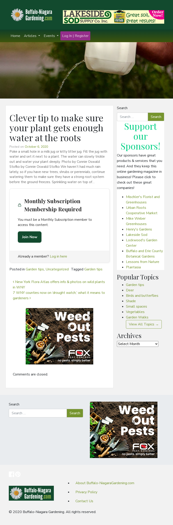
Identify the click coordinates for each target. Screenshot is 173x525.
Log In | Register (75, 35)
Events (50, 35)
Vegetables (135, 311)
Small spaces (136, 306)
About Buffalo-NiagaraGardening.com (104, 483)
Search (122, 108)
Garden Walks (137, 317)
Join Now (29, 237)
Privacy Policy (86, 492)
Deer (130, 290)
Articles (30, 35)
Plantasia (133, 267)
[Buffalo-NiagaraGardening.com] (32, 14)
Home (15, 35)
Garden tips (35, 269)
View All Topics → (144, 324)
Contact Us (84, 501)
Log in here (58, 256)
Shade (131, 301)
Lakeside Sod (136, 234)
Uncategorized (57, 269)
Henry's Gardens (139, 229)
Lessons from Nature (142, 261)
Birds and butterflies (142, 295)
